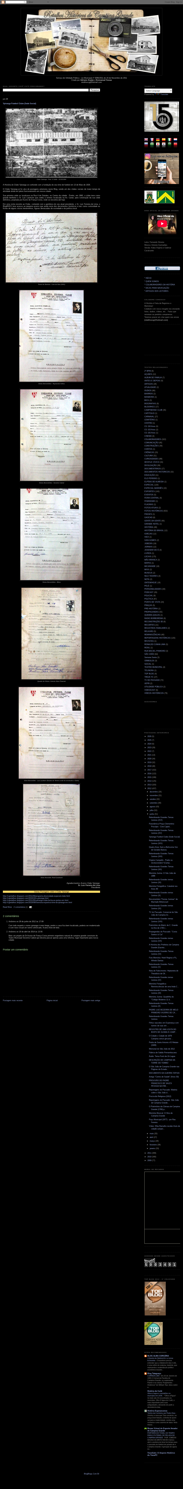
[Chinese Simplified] (176, 146)
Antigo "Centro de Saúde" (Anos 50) (164, 1077)
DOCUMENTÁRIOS (152, 469)
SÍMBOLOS (149, 661)
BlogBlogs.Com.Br (91, 1474)
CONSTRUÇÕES (151, 446)
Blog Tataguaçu (154, 1373)
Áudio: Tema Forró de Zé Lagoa (162, 1056)
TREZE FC (149, 677)
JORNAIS (148, 547)
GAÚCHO (148, 517)
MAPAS (147, 563)
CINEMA (148, 436)
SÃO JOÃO (149, 654)
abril (152, 1137)
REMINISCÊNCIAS (152, 635)
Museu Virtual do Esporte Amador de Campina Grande (162, 1429)
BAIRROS (148, 394)
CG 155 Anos (149, 433)
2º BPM (147, 371)
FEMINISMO (149, 501)
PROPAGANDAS (151, 612)
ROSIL (147, 648)
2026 (149, 736)
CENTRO (148, 423)
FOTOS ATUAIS (151, 508)
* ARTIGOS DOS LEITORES (156, 291)
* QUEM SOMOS (151, 281)
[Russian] (147, 146)
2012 (149, 788)
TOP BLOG (149, 674)
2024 (149, 744)
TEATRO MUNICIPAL (153, 667)
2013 (149, 785)
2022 (149, 751)
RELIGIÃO (148, 631)
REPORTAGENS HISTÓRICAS (157, 638)
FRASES (148, 514)
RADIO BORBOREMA (153, 618)
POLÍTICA (148, 599)
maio (152, 1133)
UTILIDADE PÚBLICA (153, 687)
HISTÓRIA (148, 527)
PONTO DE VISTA (152, 602)
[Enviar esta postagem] (30, 907)
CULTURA (148, 456)
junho (152, 814)
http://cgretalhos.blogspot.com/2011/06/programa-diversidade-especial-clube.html (36, 896)
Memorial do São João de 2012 (162, 1049)
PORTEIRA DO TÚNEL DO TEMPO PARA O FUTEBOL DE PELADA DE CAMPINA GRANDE (161, 1435)
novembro (154, 795)
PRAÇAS (148, 605)
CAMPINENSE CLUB (153, 410)
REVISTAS (149, 641)
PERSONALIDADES (153, 589)
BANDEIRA (149, 397)
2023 (149, 747)
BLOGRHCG (149, 407)
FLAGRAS (148, 504)
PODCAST (148, 592)
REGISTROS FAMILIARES (155, 628)
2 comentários (20, 907)
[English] (147, 141)
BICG (146, 400)
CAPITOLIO (149, 413)
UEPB (147, 683)
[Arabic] (170, 146)
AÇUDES (148, 374)
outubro (153, 799)
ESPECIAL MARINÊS (153, 488)
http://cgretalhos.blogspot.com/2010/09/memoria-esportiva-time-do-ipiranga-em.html (37, 902)
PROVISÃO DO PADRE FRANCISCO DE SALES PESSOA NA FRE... (160, 1083)
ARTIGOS (148, 384)
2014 (149, 781)
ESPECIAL (149, 485)
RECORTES (149, 625)
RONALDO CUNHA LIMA (154, 644)
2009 (149, 1160)
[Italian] (170, 141)
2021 (149, 755)
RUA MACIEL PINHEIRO (154, 651)
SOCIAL (147, 664)
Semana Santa (150, 657)
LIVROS (147, 553)
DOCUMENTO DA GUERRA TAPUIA (164, 1073)
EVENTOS (148, 495)
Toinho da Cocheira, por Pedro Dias (161, 1413)
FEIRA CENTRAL (151, 498)
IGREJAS (148, 534)
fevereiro (153, 1145)
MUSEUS (148, 573)
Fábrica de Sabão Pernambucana (163, 1052)
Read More (7, 907)
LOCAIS (147, 556)
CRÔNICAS (149, 452)
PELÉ (146, 586)
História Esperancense (157, 1411)
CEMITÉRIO (149, 420)
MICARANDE (150, 566)
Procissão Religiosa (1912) (160, 1096)
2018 (149, 766)
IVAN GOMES (150, 540)
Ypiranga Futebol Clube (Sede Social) (19, 103)
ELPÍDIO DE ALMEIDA (154, 482)
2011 (149, 1153)
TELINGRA (149, 670)
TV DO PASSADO (152, 680)
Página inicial (52, 1000)
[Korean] (164, 146)
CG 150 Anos (149, 426)
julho (152, 810)
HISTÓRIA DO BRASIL (154, 530)
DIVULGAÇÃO (150, 465)
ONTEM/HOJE (150, 582)
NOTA (146, 579)
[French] (153, 141)
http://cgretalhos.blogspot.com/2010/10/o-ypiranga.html (25, 898)
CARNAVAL (149, 416)
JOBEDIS (148, 543)
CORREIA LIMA (153, 1376)
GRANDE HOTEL (151, 524)
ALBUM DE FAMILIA (153, 377)
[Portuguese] (153, 146)
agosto (153, 807)
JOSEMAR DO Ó (151, 550)
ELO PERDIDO (150, 478)
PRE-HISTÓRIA (151, 609)
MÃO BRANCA (150, 560)
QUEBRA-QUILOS (152, 615)
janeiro (153, 1148)
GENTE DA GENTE (152, 521)
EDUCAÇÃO (149, 475)
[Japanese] (158, 146)
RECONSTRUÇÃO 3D (153, 622)
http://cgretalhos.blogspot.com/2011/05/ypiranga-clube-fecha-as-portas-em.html (35, 900)
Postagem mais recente (13, 1000)
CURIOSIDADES (151, 459)
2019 (149, 762)
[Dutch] (176, 141)
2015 (149, 777)
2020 (149, 759)
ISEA (146, 537)
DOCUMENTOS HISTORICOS (157, 472)
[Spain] (164, 141)
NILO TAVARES (151, 576)
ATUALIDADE (150, 387)
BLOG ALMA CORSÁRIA (158, 1356)
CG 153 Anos (149, 430)
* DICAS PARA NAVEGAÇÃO (156, 288)
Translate (164, 94)
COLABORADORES (152, 439)
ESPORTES (149, 491)
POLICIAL (148, 595)
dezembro (154, 792)
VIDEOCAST (149, 690)
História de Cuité (154, 1391)
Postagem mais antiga (90, 1000)
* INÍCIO (147, 278)
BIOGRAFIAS (150, 403)
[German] (158, 141)
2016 (149, 773)
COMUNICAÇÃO (151, 443)
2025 (149, 740)
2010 (149, 1157)
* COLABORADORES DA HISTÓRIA (159, 285)
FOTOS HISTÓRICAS (153, 511)
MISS (146, 569)
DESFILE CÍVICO (151, 462)
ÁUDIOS (148, 390)
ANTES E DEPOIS (152, 381)
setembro (154, 803)
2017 (149, 770)
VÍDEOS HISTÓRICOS (154, 693)
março (152, 1141)
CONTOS (148, 449)
